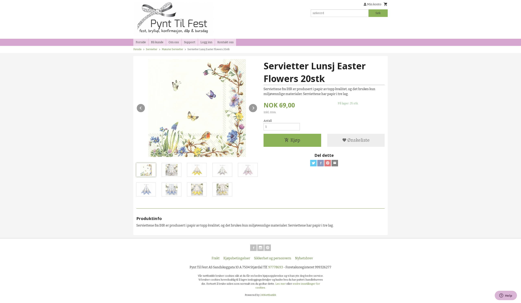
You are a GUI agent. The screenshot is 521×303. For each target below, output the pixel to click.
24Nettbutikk (268, 294)
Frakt (216, 258)
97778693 (275, 267)
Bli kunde (157, 42)
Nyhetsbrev (304, 258)
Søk (378, 13)
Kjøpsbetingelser (236, 258)
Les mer (280, 283)
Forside (141, 42)
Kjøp (295, 140)
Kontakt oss (225, 42)
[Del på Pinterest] (327, 163)
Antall (268, 121)
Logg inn (206, 42)
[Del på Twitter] (313, 163)
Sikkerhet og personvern (272, 258)
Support (189, 42)
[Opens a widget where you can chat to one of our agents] (506, 296)
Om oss (174, 42)
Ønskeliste (358, 140)
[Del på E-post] (335, 163)
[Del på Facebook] (320, 163)
